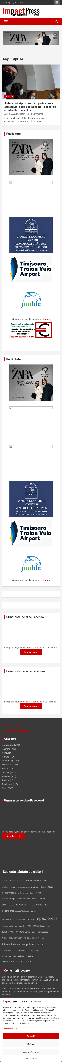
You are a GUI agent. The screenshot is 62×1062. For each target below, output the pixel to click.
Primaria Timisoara (11, 944)
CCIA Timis (38, 887)
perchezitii (18, 938)
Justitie (9, 96)
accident (5, 881)
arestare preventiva (24, 887)
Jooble (46, 319)
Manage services (11, 1028)
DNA (18, 904)
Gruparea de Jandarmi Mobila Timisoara (18, 919)
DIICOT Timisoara (9, 905)
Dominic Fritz (40, 904)
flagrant (33, 911)
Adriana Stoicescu (17, 881)
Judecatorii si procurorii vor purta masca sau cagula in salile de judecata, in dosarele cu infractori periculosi (30, 107)
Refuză (31, 1044)
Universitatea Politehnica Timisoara (16, 961)
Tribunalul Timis (32, 950)
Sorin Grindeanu (9, 950)
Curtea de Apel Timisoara (14, 898)
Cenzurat (6, 753)
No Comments (36, 114)
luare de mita (30, 932)
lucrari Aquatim (42, 932)
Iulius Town (45, 926)
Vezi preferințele (31, 1052)
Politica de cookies (11, 725)
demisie (35, 899)
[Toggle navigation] (6, 21)
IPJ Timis (27, 926)
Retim (43, 944)
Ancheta (6, 749)
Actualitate (7, 745)
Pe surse (6, 776)
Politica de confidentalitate (15, 731)
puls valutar (33, 944)
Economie (7, 760)
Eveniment (7, 764)
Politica (5, 780)
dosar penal (8, 911)
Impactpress (46, 918)
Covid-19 (33, 893)
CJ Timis (49, 887)
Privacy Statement (31, 1058)
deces (29, 899)
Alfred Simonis (30, 881)
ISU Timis (36, 926)
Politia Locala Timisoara (34, 938)
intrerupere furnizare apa (12, 926)
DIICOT (42, 899)
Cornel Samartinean (22, 893)
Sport (4, 788)
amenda (40, 881)
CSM (39, 893)
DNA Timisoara (27, 905)
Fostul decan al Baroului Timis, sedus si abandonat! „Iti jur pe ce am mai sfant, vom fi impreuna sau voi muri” (30, 991)
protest (23, 945)
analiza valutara (8, 887)
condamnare (8, 893)
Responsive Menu (57, 2)
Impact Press (22, 114)
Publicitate (7, 784)
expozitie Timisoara (21, 911)
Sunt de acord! (31, 652)
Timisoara (20, 950)
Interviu (5, 768)
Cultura (5, 756)
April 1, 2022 (9, 114)
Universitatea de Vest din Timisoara (17, 956)
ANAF (46, 881)
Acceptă (31, 1036)
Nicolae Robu (7, 938)
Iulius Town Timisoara (13, 931)
